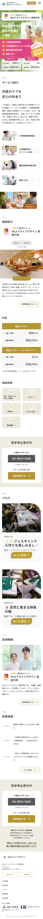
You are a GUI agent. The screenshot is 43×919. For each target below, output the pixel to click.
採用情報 (26, 874)
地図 (31, 835)
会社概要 (5, 881)
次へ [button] (27, 278)
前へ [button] (15, 278)
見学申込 (32, 3)
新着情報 (5, 894)
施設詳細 (5, 885)
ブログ (4, 890)
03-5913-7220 (21, 458)
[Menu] (39, 4)
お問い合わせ (10, 874)
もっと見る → (21, 555)
